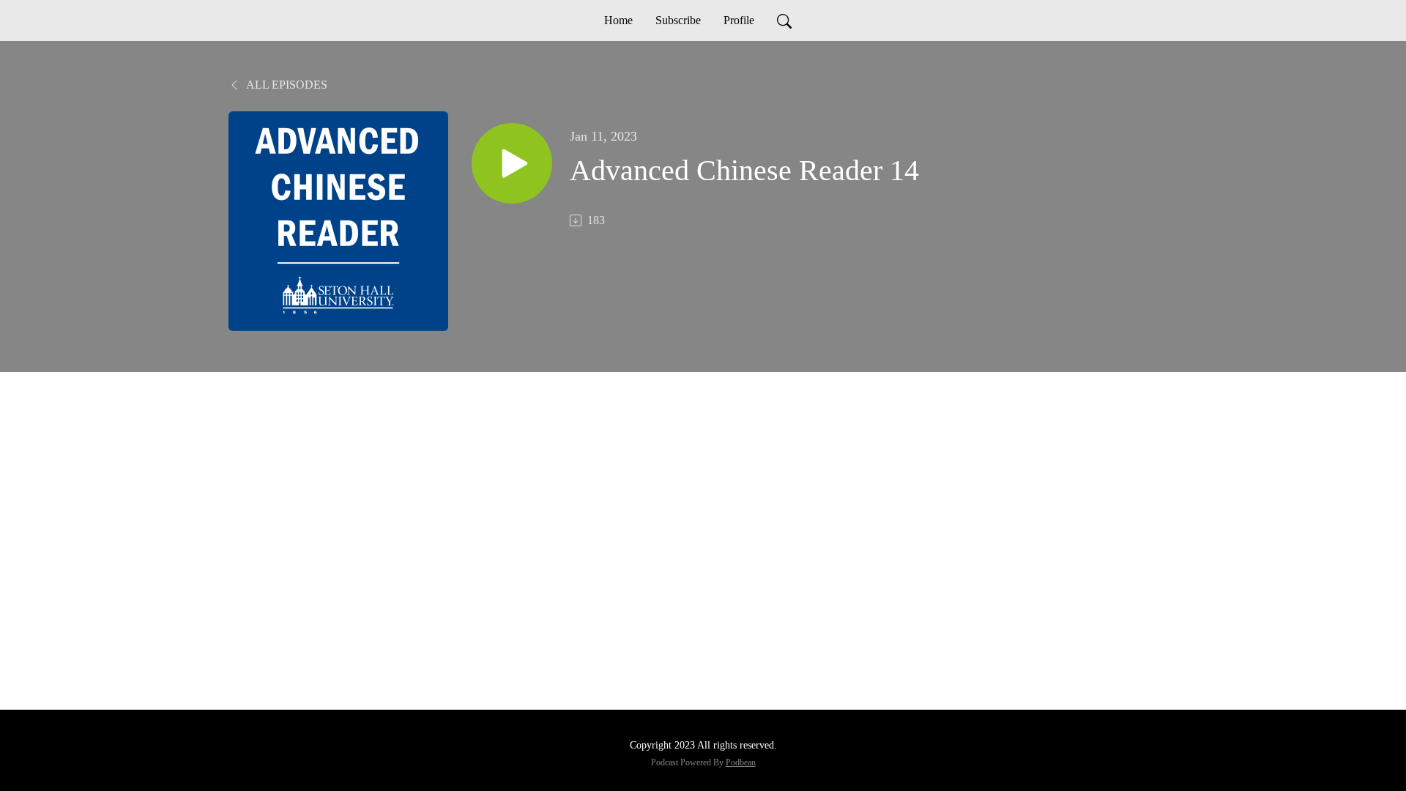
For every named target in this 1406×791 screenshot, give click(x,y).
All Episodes (285, 84)
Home (618, 20)
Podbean (741, 762)
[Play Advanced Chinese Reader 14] (512, 163)
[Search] (784, 20)
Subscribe (678, 20)
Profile (739, 20)
